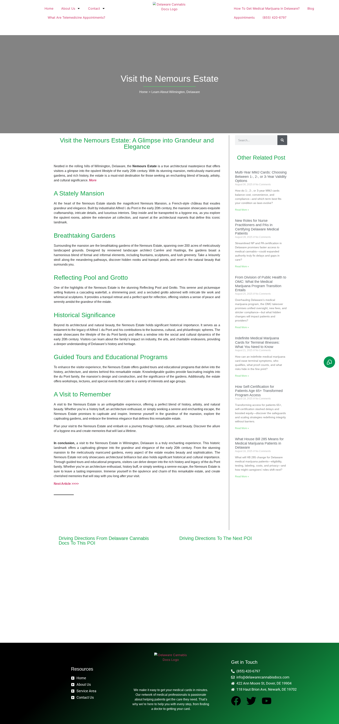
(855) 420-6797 (274, 17)
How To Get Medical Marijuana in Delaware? (267, 8)
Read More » (242, 209)
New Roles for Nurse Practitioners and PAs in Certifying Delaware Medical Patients (257, 227)
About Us (68, 8)
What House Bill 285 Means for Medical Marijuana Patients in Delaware (259, 443)
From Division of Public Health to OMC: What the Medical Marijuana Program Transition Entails (260, 283)
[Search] (282, 140)
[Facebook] (236, 701)
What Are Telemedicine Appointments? (76, 17)
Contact (94, 8)
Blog (310, 8)
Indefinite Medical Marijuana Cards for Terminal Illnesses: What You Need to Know (257, 342)
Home (49, 8)
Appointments (244, 17)
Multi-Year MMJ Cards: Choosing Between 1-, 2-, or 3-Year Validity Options (261, 176)
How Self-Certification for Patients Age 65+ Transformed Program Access (259, 391)
